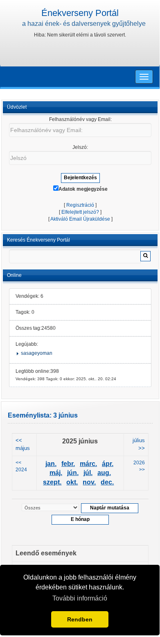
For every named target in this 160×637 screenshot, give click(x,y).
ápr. (107, 463)
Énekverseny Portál (80, 13)
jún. (73, 472)
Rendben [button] (79, 619)
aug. (104, 472)
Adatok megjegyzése (83, 189)
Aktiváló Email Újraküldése (80, 219)
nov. (89, 482)
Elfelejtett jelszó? (80, 212)
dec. (107, 482)
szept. (52, 482)
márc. (88, 463)
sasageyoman (36, 353)
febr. (68, 463)
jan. (50, 463)
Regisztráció (80, 205)
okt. (72, 482)
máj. (56, 472)
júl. (87, 472)
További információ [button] (79, 598)
